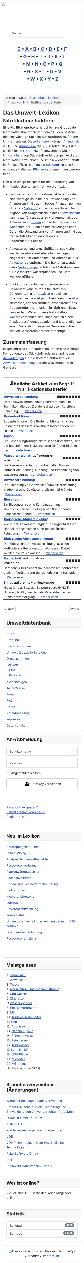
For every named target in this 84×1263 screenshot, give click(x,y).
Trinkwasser (20, 1045)
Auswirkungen (13, 358)
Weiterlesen (33, 411)
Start (10, 634)
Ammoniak (71, 141)
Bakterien (44, 141)
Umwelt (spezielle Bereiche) (27, 652)
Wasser (15, 984)
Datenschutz (15, 725)
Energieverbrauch (23, 1008)
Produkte (13, 640)
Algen (76, 298)
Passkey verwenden (46, 784)
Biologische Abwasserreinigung (28, 539)
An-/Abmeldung (18, 713)
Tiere (67, 272)
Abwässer (19, 1026)
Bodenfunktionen (17, 416)
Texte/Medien (16, 688)
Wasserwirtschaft (17, 455)
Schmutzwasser (23, 1036)
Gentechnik (13, 558)
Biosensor (12, 499)
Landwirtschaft (69, 213)
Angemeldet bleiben (26, 773)
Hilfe (12, 669)
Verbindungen (28, 267)
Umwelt (8, 141)
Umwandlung (12, 155)
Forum (11, 694)
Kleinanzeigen (16, 682)
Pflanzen (39, 169)
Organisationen (17, 659)
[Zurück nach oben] (79, 1258)
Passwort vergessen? (22, 807)
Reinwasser (20, 1040)
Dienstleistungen (18, 646)
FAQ (9, 700)
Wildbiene (19, 1064)
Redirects (15, 675)
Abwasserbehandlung (19, 363)
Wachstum (17, 227)
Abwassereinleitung (19, 480)
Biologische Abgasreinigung (25, 519)
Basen (9, 436)
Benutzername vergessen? (25, 812)
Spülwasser (18, 994)
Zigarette (17, 998)
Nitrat (27, 151)
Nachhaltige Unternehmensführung (35, 989)
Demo (10, 707)
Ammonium (27, 146)
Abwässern (45, 294)
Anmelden (42, 797)
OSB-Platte (20, 1054)
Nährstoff (31, 208)
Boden (36, 222)
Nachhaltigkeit (22, 1031)
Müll (13, 1012)
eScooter (18, 1059)
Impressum (18, 975)
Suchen (73, 33)
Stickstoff (53, 165)
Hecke (15, 1022)
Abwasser (17, 980)
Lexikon (12, 665)
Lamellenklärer (22, 1050)
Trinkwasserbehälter (26, 1017)
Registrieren (15, 817)
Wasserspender (21, 1003)
